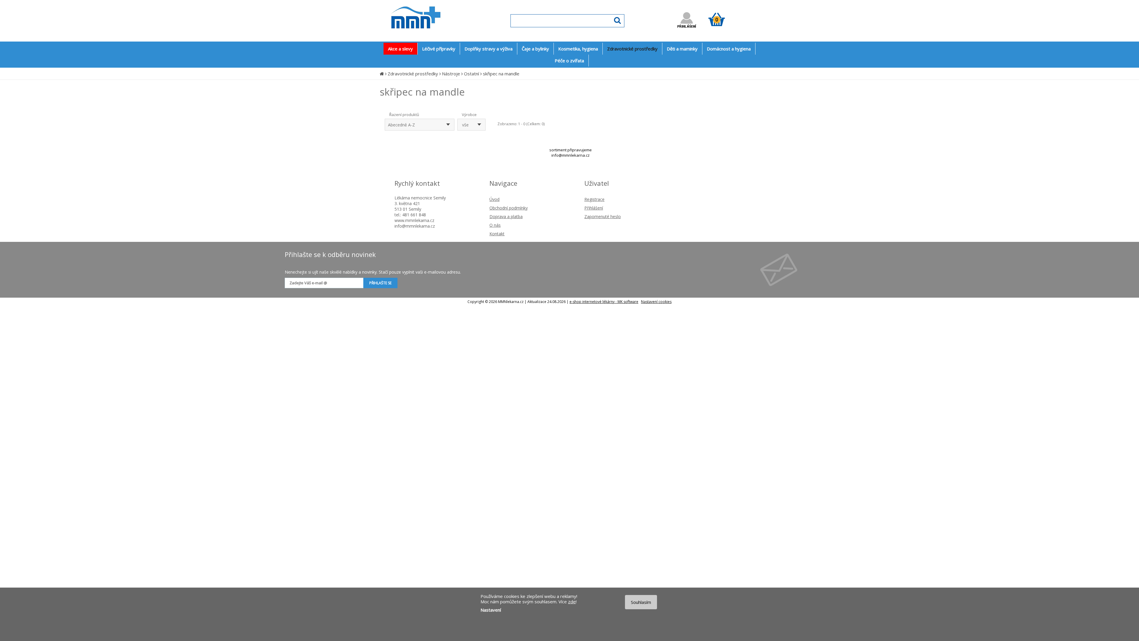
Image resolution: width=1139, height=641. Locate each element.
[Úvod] (382, 74)
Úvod (494, 199)
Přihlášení (593, 208)
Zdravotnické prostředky (413, 74)
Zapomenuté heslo (602, 216)
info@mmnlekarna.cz (570, 155)
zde (572, 601)
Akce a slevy (400, 49)
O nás (495, 225)
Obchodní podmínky (508, 208)
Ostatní (471, 74)
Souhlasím (641, 602)
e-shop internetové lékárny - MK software (604, 301)
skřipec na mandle (501, 74)
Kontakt (497, 234)
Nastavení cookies (656, 301)
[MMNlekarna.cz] (433, 34)
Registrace (594, 199)
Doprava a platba (506, 216)
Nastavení (491, 610)
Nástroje (451, 74)
